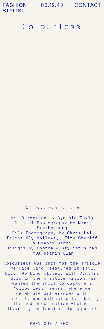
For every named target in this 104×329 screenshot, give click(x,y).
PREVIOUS (41, 323)
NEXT (65, 323)
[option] (52, 118)
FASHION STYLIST (15, 8)
